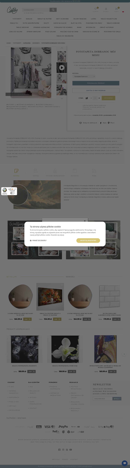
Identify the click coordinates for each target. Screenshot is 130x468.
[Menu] (16, 188)
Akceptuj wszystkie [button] (88, 240)
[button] (38, 240)
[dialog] (65, 234)
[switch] (12, 193)
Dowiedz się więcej (57, 235)
